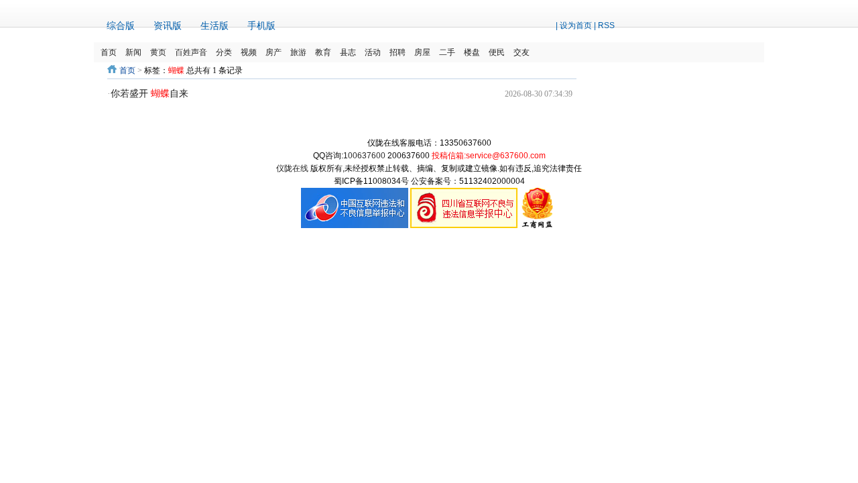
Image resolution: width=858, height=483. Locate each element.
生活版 (214, 25)
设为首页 (576, 25)
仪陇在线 (292, 168)
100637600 (364, 155)
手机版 (261, 25)
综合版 (121, 25)
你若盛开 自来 (149, 94)
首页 (127, 70)
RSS (606, 25)
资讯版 (168, 25)
